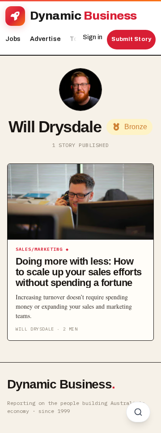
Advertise (45, 39)
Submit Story (131, 39)
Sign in (92, 37)
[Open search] (138, 412)
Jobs (13, 39)
